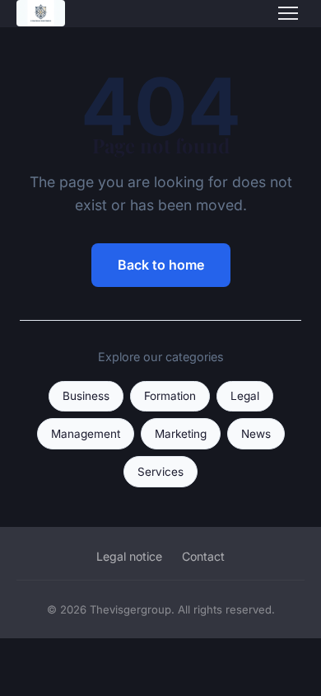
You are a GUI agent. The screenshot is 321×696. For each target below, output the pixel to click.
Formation (170, 395)
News (256, 433)
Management (85, 433)
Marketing (181, 433)
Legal (244, 395)
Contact (203, 556)
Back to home (161, 264)
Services (160, 471)
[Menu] (288, 13)
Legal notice (129, 556)
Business (86, 395)
